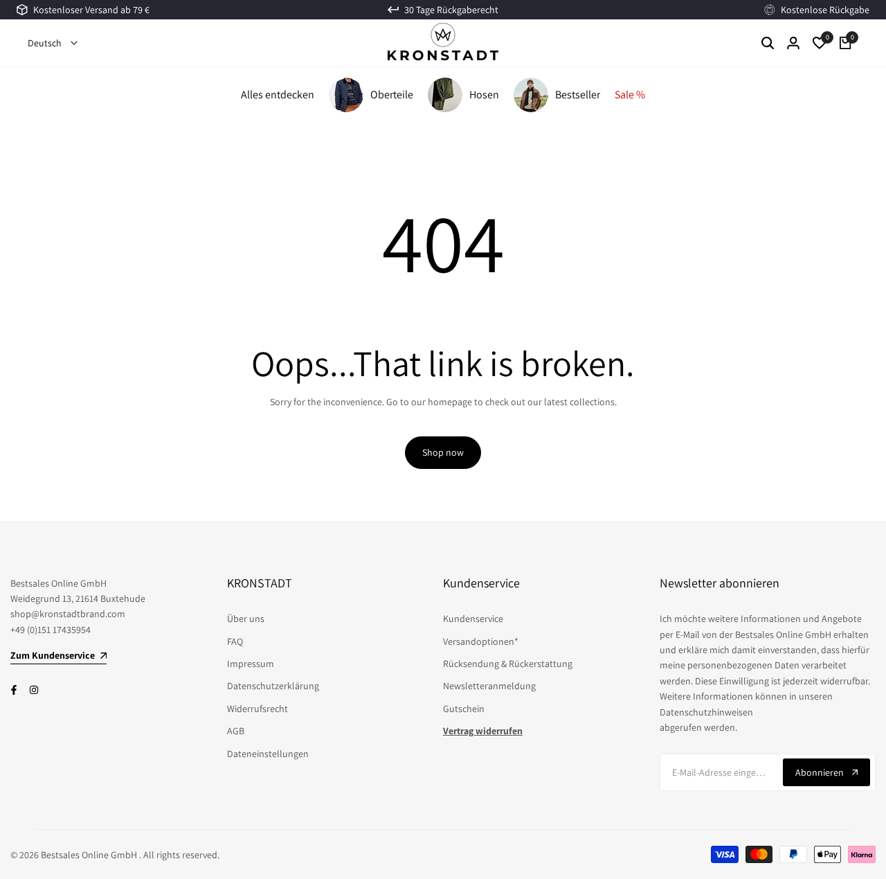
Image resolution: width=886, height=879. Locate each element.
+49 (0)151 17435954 (50, 629)
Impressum (250, 663)
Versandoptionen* (480, 641)
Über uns (245, 618)
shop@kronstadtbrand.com (67, 613)
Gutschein (464, 708)
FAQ (235, 641)
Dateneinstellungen (268, 753)
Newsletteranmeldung (489, 686)
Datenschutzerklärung (273, 686)
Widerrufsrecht (257, 708)
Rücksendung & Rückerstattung (507, 663)
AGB (235, 731)
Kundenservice (473, 618)
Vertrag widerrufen (483, 731)
